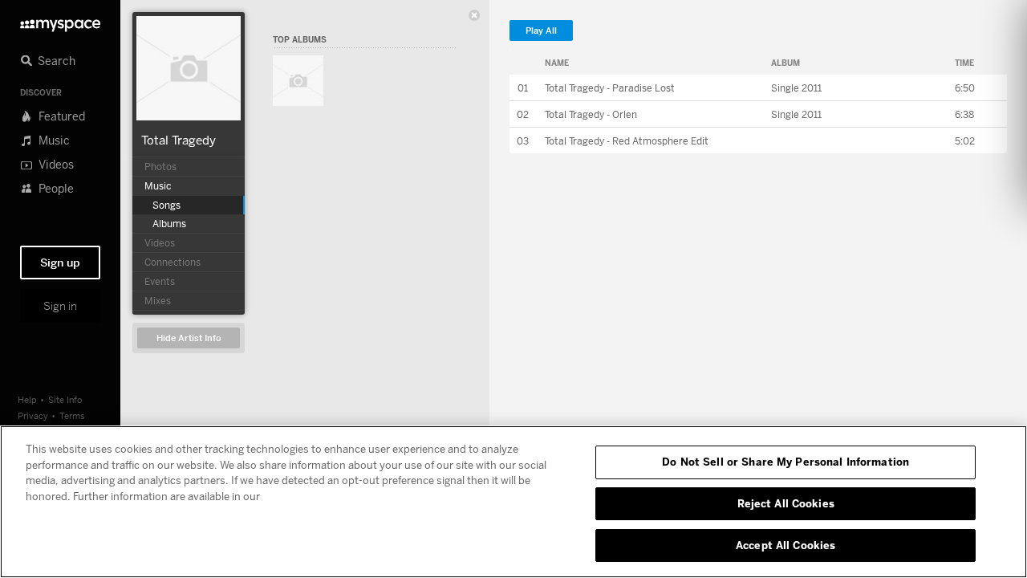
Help (27, 399)
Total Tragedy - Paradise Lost (610, 88)
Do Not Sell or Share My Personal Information (785, 461)
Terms (72, 415)
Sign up (60, 262)
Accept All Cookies (785, 544)
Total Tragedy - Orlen (591, 114)
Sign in (60, 306)
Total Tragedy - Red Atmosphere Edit (626, 141)
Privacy (33, 415)
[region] (513, 501)
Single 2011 (796, 88)
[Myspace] (60, 21)
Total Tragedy (178, 140)
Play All (541, 31)
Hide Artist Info (188, 338)
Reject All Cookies (785, 503)
